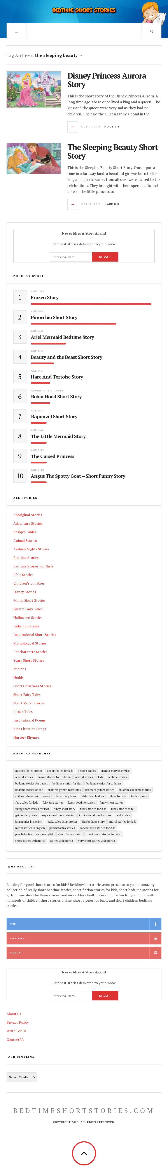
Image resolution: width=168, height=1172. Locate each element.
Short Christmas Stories (32, 686)
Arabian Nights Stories (31, 549)
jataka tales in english (28, 822)
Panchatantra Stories (30, 651)
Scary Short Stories (28, 660)
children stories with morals (32, 796)
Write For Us (16, 1030)
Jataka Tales (23, 711)
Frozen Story (44, 297)
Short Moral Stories (29, 703)
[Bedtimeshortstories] (84, 11)
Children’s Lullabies (28, 583)
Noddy (18, 677)
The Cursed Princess (52, 456)
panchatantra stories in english (34, 834)
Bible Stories (23, 574)
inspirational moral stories (58, 815)
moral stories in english (30, 828)
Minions (19, 668)
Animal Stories (25, 540)
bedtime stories (117, 777)
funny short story (64, 809)
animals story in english (115, 771)
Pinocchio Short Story (54, 317)
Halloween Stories (27, 617)
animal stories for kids (89, 777)
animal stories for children (54, 777)
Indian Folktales (26, 626)
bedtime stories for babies (31, 783)
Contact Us (15, 1039)
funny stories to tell (123, 809)
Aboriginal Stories (27, 514)
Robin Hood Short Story (56, 396)
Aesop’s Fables (24, 531)
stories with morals (62, 841)
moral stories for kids (122, 822)
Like (13, 924)
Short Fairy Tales (26, 694)
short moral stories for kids (103, 834)
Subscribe (17, 938)
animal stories (24, 777)
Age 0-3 (113, 204)
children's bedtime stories (135, 790)
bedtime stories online (29, 790)
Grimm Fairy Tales (27, 609)
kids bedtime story (93, 822)
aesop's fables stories (28, 771)
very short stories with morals (97, 841)
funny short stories (111, 802)
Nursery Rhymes (26, 737)
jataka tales (123, 815)
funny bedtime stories (81, 802)
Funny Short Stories (29, 600)
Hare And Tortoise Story (57, 377)
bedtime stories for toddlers (103, 783)
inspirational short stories (95, 815)
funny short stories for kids (32, 809)
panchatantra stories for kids (97, 828)
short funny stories (70, 834)
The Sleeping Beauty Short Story (112, 151)
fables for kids (117, 796)
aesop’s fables (87, 771)
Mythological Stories (29, 643)
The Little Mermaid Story (58, 436)
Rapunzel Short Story (54, 416)
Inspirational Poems (29, 720)
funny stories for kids (93, 809)
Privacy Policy (18, 1022)
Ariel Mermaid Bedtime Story (62, 337)
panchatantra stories (62, 828)
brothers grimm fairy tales (64, 790)
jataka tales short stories (62, 822)
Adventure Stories (47, 390)
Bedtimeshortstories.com (84, 1110)
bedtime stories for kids (67, 783)
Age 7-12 (37, 291)
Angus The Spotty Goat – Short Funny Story (78, 476)
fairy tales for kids (26, 802)
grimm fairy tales (26, 815)
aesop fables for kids (60, 771)
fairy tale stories (53, 802)
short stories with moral (30, 841)
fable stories (139, 796)
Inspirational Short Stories (34, 634)
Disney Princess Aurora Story (106, 80)
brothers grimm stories (99, 790)
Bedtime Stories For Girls (33, 566)
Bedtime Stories (25, 557)
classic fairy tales (65, 796)
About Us (14, 1013)
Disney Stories (24, 591)
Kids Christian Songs (29, 728)
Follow (15, 952)
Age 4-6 (113, 126)
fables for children (92, 796)
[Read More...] (73, 127)
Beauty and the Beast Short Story (66, 357)
